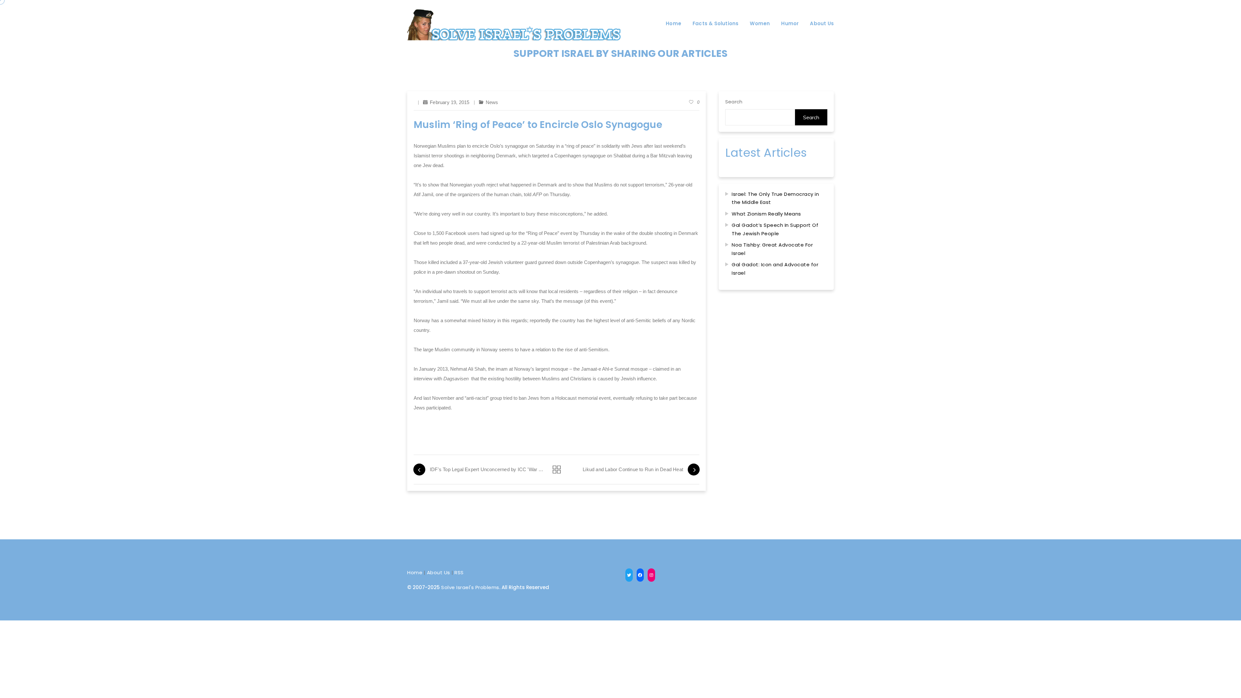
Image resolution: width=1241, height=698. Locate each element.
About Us (438, 572)
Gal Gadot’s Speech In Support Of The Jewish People (775, 229)
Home (414, 572)
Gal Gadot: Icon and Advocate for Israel (775, 268)
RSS (459, 572)
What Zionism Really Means (766, 213)
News (492, 102)
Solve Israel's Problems (470, 587)
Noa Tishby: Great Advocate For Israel (772, 249)
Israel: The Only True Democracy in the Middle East (775, 198)
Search (733, 101)
